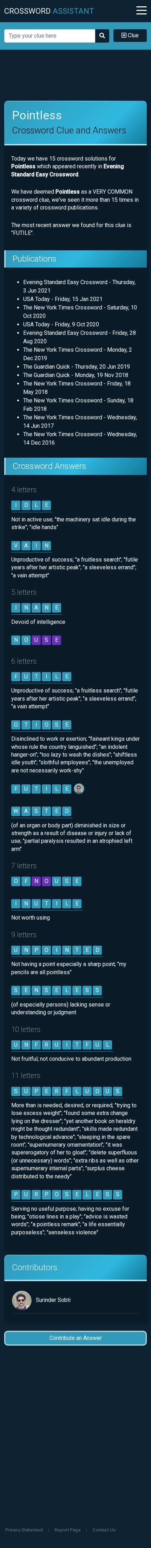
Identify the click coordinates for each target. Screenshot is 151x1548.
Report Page (67, 1530)
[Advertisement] (75, 75)
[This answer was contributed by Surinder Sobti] (79, 788)
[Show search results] (102, 36)
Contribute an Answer (76, 1338)
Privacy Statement (24, 1530)
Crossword (49, 10)
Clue (132, 35)
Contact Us (104, 1530)
